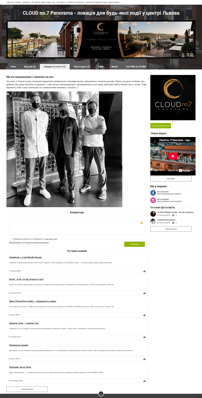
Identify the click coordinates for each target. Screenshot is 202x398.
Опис (13, 66)
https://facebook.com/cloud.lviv (169, 194)
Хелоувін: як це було (20, 367)
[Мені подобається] (144, 271)
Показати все (27, 389)
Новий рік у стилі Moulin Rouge (25, 257)
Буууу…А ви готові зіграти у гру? (26, 279)
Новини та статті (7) (55, 66)
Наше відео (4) (82, 66)
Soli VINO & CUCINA (136, 66)
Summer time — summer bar (24, 323)
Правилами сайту (50, 239)
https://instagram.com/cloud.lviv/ (169, 201)
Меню (114, 66)
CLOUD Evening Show (166, 220)
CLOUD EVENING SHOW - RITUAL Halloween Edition (179, 212)
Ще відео (171, 179)
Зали (100, 66)
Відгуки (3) (30, 66)
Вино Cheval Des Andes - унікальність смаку (32, 301)
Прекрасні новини (18, 345)
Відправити (134, 244)
